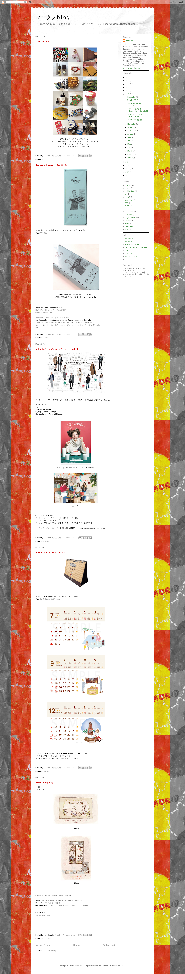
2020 (127, 84)
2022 (127, 77)
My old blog (129, 242)
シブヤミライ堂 (131, 256)
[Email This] (79, 155)
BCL (37, 902)
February (131, 154)
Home (76, 945)
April (129, 148)
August (130, 134)
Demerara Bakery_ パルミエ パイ (51, 165)
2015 (127, 165)
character (128, 200)
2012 (127, 175)
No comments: (69, 156)
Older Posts (109, 945)
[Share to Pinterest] (90, 155)
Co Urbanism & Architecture (136, 247)
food (126, 209)
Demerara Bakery (42, 317)
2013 (127, 172)
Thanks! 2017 (42, 41)
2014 (127, 169)
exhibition (129, 206)
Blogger (123, 966)
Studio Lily (129, 259)
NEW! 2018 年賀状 (44, 782)
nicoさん (128, 251)
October (130, 127)
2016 (127, 162)
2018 (127, 91)
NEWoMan (39, 310)
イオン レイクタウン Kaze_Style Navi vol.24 (56, 349)
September (131, 131)
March (130, 151)
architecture (129, 191)
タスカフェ (129, 253)
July (129, 137)
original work (46, 939)
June (129, 141)
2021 (127, 81)
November (131, 124)
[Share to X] (85, 155)
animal (128, 188)
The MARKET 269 (42, 915)
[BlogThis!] (82, 155)
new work (45, 338)
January (130, 158)
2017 (127, 94)
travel (127, 229)
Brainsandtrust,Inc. (132, 245)
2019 (127, 87)
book (127, 197)
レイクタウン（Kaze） (47, 528)
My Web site (129, 239)
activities (128, 185)
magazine (129, 212)
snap (127, 223)
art (126, 194)
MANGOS (43, 233)
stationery (129, 226)
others (43, 159)
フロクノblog (52, 18)
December (131, 97)
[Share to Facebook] (88, 155)
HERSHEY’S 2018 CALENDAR (50, 553)
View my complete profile (133, 68)
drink (127, 203)
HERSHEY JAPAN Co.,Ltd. (49, 599)
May (129, 144)
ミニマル (43, 407)
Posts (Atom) (51, 951)
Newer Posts (42, 945)
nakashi (129, 40)
